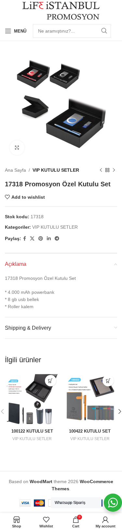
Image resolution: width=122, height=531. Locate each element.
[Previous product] (101, 170)
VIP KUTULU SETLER (56, 170)
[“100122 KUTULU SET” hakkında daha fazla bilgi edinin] (50, 380)
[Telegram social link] (57, 238)
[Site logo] (61, 10)
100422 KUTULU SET (90, 431)
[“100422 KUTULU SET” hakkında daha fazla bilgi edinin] (108, 380)
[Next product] (114, 170)
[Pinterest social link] (40, 238)
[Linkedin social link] (49, 238)
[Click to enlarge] (17, 147)
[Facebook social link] (24, 238)
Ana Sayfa (15, 170)
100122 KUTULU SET (32, 431)
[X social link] (32, 238)
